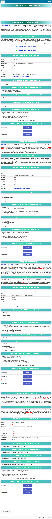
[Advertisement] (26, 14)
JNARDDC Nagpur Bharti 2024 (7, 25)
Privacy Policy (41, 517)
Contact (49, 517)
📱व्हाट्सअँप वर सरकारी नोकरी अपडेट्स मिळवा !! (26, 50)
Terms (46, 517)
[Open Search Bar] (45, 1)
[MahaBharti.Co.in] (3, 1)
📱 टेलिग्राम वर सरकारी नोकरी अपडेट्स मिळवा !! (26, 46)
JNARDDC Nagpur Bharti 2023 (7, 396)
